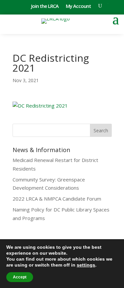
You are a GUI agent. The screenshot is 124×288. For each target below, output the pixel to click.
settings (86, 265)
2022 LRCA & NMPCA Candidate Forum (57, 198)
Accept (19, 277)
